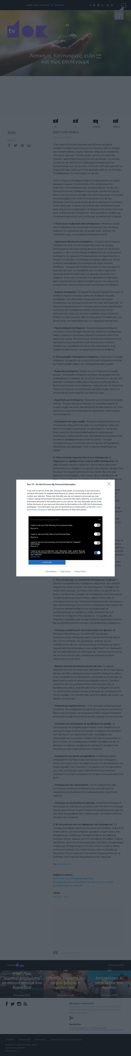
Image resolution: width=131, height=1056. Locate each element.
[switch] (97, 525)
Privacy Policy (80, 571)
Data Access (65, 571)
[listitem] (65, 519)
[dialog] (65, 528)
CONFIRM (47, 562)
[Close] (109, 484)
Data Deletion (51, 571)
